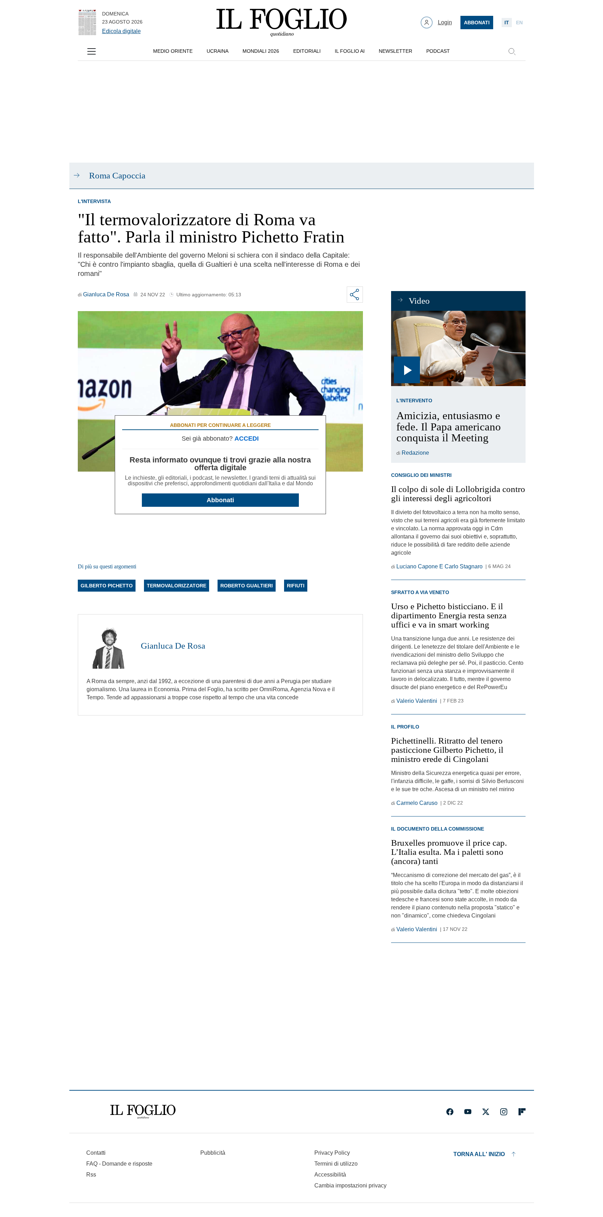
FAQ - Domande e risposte (119, 1164)
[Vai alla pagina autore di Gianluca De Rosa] (109, 646)
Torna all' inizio (479, 1154)
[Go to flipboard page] (522, 1111)
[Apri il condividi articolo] (355, 294)
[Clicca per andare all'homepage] (143, 1112)
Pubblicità (212, 1153)
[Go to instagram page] (503, 1111)
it (506, 22)
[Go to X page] (485, 1111)
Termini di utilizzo (336, 1164)
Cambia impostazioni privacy (350, 1185)
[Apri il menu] (91, 51)
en (519, 22)
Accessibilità (330, 1175)
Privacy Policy (332, 1153)
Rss (91, 1175)
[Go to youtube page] (467, 1111)
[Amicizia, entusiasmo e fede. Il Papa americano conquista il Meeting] (458, 348)
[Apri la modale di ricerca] (512, 51)
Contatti (96, 1153)
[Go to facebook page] (449, 1111)
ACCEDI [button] (246, 438)
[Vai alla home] (281, 22)
